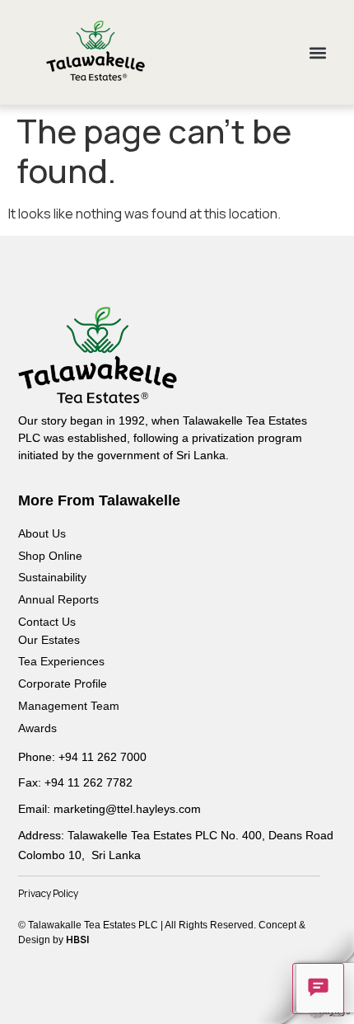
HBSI (77, 939)
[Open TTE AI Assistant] (318, 988)
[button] (318, 52)
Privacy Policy (48, 893)
